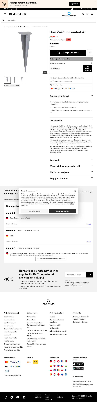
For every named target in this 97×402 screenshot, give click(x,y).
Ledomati (7, 335)
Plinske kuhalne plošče (12, 350)
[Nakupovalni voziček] (92, 14)
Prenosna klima (9, 320)
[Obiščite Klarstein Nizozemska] (54, 374)
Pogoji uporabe (89, 384)
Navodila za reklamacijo (58, 334)
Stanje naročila (55, 325)
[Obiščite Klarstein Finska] (66, 370)
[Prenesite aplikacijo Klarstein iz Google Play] (78, 368)
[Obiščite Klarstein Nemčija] (51, 361)
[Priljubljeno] (87, 14)
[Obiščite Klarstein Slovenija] (62, 374)
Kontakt (52, 317)
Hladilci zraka (9, 341)
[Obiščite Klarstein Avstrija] (54, 361)
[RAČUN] (83, 14)
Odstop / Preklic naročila (58, 331)
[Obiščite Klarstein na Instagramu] (6, 397)
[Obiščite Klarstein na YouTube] (18, 397)
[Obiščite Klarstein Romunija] (58, 370)
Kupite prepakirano (58, 63)
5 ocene (52, 46)
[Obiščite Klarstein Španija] (51, 366)
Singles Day (31, 320)
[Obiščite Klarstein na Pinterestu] (24, 397)
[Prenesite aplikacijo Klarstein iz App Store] (78, 364)
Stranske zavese (25, 27)
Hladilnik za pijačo (10, 338)
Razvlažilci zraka (10, 323)
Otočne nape (8, 326)
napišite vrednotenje (83, 192)
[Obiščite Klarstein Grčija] (66, 374)
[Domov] (6, 27)
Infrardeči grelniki (10, 332)
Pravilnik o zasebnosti (78, 384)
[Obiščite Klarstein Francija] (62, 361)
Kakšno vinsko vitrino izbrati (37, 330)
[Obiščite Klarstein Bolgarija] (62, 370)
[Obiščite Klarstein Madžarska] (66, 366)
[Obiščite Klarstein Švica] (58, 361)
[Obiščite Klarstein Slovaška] (58, 366)
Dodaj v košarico (70, 52)
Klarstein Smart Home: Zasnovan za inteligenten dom (36, 325)
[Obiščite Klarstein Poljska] (51, 370)
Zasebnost (67, 280)
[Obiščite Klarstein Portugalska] (58, 374)
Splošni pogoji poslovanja (48, 397)
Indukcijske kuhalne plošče (13, 347)
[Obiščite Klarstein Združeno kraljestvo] (54, 366)
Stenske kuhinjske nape (12, 344)
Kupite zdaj (74, 4)
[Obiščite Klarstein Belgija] (51, 374)
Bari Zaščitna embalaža (41, 27)
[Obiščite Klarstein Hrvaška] (54, 370)
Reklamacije (54, 328)
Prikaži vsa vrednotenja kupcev (52, 259)
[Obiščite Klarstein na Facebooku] (12, 397)
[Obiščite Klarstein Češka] (62, 366)
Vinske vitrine (8, 317)
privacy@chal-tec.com (75, 285)
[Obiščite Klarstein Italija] (66, 361)
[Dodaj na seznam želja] (90, 53)
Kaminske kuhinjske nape (13, 329)
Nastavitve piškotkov (80, 322)
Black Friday (31, 317)
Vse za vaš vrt (13, 27)
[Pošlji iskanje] (3, 20)
